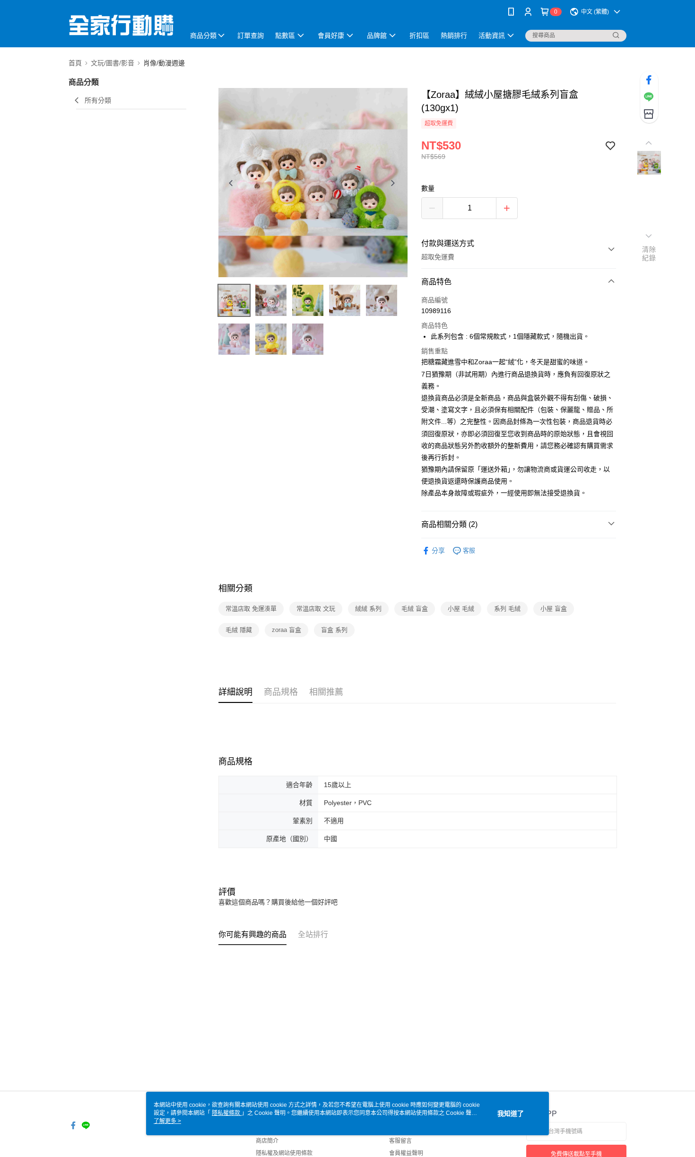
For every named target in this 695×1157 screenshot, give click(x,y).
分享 (438, 550)
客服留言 (400, 1141)
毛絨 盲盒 (414, 608)
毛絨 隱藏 (239, 629)
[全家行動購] (121, 24)
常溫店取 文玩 (315, 608)
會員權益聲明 (406, 1153)
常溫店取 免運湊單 (251, 608)
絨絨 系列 (368, 608)
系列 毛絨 (507, 608)
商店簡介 (267, 1141)
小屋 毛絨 (461, 608)
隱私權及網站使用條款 (284, 1153)
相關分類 (235, 588)
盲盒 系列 (334, 629)
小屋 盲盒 (553, 608)
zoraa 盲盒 (286, 629)
